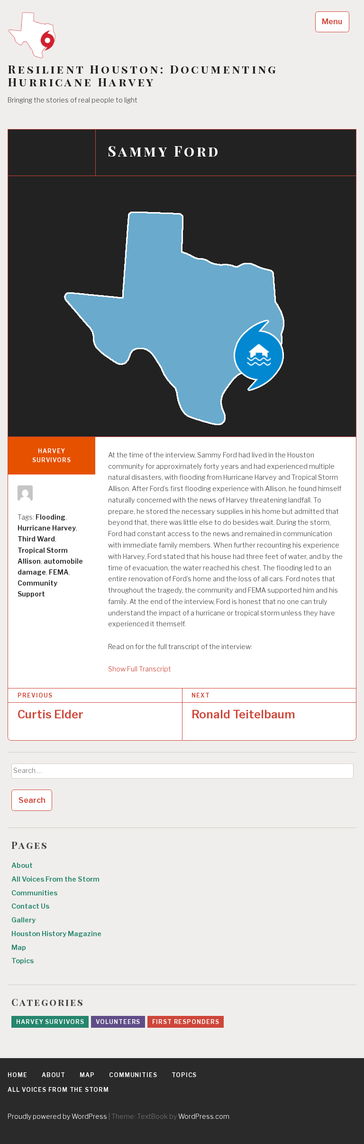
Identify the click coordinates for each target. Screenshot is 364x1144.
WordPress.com (203, 1116)
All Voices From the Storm (55, 879)
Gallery (23, 920)
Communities (34, 893)
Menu (332, 21)
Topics (22, 961)
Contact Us (30, 906)
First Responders (185, 1021)
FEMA (59, 572)
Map (18, 947)
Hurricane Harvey (47, 528)
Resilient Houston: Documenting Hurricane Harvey (143, 75)
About (22, 865)
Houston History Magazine (56, 934)
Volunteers (118, 1021)
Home (17, 1075)
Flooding (50, 517)
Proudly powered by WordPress (57, 1116)
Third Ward (36, 539)
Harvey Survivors (51, 455)
